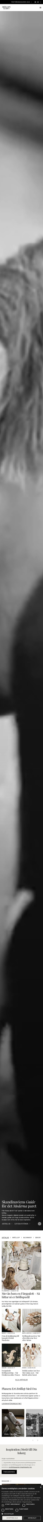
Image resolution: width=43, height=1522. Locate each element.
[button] (33, 1440)
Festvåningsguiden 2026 (20, 2)
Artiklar (5, 1237)
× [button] (40, 1487)
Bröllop (16, 1237)
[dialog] (21, 1503)
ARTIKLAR (6, 1224)
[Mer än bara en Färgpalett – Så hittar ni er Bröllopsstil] (21, 1274)
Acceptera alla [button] (12, 1518)
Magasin (5, 1481)
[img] (6, 7)
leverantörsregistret (12, 1403)
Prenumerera (9, 1472)
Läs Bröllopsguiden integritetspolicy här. (20, 1467)
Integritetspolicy (27, 1502)
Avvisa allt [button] (32, 1518)
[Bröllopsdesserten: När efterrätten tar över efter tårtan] (31, 1325)
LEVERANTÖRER (21, 1224)
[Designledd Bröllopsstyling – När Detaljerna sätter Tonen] (11, 1360)
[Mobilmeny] (40, 8)
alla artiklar (21, 1380)
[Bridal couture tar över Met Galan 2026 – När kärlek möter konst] (31, 1360)
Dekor (38, 1237)
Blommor (27, 1237)
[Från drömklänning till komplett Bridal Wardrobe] (11, 1325)
